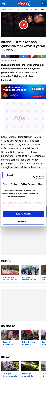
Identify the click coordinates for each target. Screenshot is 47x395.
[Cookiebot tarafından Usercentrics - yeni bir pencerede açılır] (33, 177)
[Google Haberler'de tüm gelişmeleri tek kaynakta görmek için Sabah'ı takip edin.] (23, 93)
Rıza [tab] (5, 184)
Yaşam (10, 9)
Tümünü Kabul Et (23, 214)
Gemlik (40, 64)
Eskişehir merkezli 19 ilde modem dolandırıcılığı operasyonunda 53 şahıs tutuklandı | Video (29, 278)
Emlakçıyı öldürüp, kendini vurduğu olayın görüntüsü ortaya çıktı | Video (10, 375)
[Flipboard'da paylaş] (32, 56)
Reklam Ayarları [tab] (28, 184)
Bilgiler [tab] (14, 184)
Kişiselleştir (22, 221)
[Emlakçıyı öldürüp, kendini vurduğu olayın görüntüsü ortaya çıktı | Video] (10, 366)
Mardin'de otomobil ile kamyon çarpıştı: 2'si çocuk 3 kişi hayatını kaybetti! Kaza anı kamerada (29, 375)
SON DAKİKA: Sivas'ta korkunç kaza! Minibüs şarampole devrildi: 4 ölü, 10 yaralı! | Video (10, 278)
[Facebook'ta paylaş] (5, 56)
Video (3, 9)
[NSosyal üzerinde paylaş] (23, 56)
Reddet (10, 175)
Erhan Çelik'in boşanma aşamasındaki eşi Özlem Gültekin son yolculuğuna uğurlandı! (28, 343)
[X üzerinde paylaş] (14, 56)
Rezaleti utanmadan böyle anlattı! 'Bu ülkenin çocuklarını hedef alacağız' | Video (10, 343)
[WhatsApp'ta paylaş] (41, 56)
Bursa (4, 64)
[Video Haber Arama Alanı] (43, 3)
